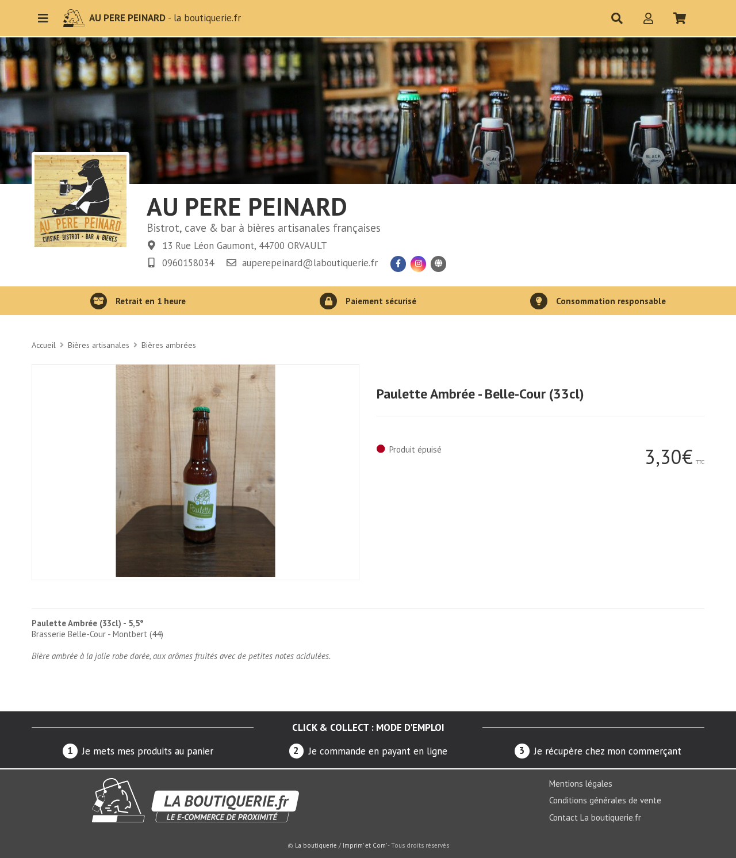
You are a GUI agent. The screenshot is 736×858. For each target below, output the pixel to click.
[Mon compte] (648, 18)
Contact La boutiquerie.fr (595, 817)
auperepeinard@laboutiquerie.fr (310, 262)
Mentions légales (580, 783)
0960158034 (188, 262)
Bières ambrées (168, 345)
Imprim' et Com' (364, 845)
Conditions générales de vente (605, 800)
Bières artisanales (98, 345)
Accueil (44, 345)
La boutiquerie (316, 845)
